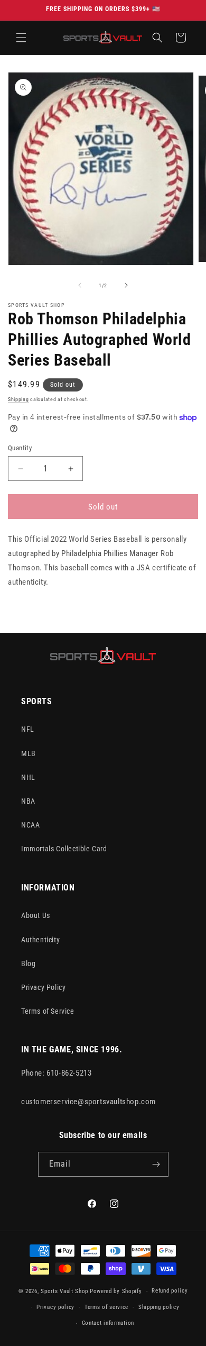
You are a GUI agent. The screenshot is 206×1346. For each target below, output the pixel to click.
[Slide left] (79, 285)
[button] (21, 37)
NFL (27, 729)
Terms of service (106, 1307)
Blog (28, 963)
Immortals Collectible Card (64, 848)
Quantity (20, 448)
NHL (28, 777)
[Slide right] (126, 285)
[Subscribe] (156, 1164)
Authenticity (40, 939)
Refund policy (170, 1290)
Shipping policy (159, 1307)
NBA (28, 801)
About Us (35, 915)
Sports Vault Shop (64, 1291)
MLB (28, 753)
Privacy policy (55, 1307)
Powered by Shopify (116, 1291)
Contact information (108, 1323)
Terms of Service (47, 1011)
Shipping (18, 399)
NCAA (30, 825)
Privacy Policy (43, 987)
